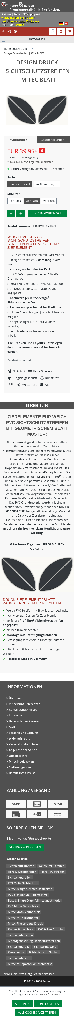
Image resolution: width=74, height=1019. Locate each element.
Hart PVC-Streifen (53, 872)
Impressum (16, 715)
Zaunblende (16, 952)
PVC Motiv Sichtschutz (23, 906)
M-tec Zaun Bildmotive (23, 918)
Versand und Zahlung (23, 733)
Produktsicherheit (19, 360)
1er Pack (15, 201)
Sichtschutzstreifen (21, 866)
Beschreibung (37, 405)
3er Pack (32, 201)
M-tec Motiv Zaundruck (24, 912)
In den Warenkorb (47, 213)
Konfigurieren (48, 1004)
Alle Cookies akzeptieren (37, 1012)
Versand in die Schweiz (24, 744)
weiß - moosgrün (47, 184)
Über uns (15, 698)
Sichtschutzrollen (19, 877)
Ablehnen (22, 1004)
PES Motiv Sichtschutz (23, 883)
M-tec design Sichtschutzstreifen (30, 889)
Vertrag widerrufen (25, 847)
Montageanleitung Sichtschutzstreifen (34, 941)
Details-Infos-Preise (22, 773)
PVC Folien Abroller (51, 929)
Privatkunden (17, 140)
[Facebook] (3, 31)
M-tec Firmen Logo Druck (25, 924)
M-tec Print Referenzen (24, 704)
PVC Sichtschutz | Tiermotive (27, 895)
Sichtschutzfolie (18, 947)
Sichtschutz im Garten (43, 952)
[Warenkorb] (69, 31)
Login (61, 31)
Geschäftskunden (52, 140)
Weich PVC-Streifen (51, 866)
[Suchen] (52, 31)
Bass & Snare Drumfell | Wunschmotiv (34, 900)
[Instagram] (9, 31)
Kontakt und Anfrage (23, 710)
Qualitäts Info (18, 756)
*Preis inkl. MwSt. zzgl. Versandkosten (30, 162)
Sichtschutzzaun (19, 958)
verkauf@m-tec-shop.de (34, 839)
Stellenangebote (20, 767)
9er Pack (49, 201)
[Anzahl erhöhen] (20, 213)
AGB (12, 727)
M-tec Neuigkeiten (21, 761)
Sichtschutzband (45, 947)
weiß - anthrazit (19, 184)
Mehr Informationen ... (51, 994)
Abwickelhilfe (47, 498)
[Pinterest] (15, 31)
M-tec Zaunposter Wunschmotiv (30, 964)
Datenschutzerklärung (24, 721)
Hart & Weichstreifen (22, 872)
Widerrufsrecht (19, 738)
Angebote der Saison (23, 750)
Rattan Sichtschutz (20, 929)
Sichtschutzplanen (20, 935)
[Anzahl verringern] (11, 213)
